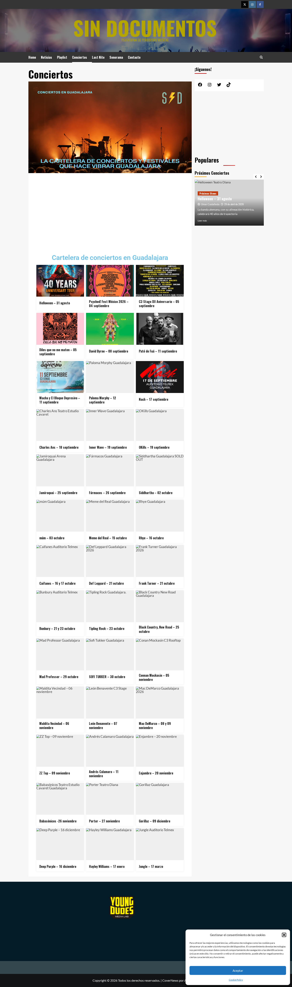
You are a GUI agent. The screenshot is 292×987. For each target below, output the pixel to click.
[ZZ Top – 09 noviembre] (60, 751)
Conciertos (79, 57)
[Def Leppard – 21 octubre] (110, 561)
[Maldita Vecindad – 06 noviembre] (60, 702)
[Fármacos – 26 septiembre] (110, 470)
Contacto (134, 57)
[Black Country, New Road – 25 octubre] (160, 606)
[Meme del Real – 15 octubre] (110, 516)
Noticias (46, 57)
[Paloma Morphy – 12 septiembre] (110, 377)
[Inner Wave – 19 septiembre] (110, 425)
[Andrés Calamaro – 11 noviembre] (110, 751)
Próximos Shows (207, 193)
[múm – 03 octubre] (60, 516)
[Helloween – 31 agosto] (60, 281)
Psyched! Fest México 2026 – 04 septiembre (222, 201)
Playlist (62, 57)
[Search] (261, 57)
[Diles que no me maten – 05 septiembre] (60, 329)
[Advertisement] (110, 210)
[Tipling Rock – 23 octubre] (110, 606)
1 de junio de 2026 (233, 208)
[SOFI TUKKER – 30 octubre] (110, 654)
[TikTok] (228, 86)
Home (32, 57)
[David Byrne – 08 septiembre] (110, 329)
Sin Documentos (145, 27)
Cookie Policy (236, 979)
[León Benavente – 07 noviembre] (110, 702)
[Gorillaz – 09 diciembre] (160, 799)
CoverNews (170, 980)
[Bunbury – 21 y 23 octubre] (60, 606)
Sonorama (116, 57)
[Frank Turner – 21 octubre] (160, 561)
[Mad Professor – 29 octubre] (60, 654)
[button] (284, 935)
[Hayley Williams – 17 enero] (110, 844)
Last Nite (98, 57)
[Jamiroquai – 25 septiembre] (60, 470)
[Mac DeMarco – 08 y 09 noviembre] (160, 702)
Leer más (202, 220)
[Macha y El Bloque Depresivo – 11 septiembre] (60, 377)
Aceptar (238, 970)
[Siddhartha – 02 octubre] (160, 470)
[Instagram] (252, 4)
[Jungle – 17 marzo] (160, 844)
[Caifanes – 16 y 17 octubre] (60, 561)
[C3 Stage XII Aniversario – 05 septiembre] (160, 281)
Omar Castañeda (210, 208)
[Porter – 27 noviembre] (110, 799)
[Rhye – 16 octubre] (160, 516)
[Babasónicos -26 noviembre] (60, 799)
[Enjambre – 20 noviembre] (160, 751)
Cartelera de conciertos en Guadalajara (110, 258)
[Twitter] (244, 4)
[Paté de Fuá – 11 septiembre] (160, 329)
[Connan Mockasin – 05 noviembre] (160, 654)
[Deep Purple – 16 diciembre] (60, 844)
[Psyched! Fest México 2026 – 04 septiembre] (110, 281)
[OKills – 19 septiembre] (160, 425)
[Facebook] (260, 4)
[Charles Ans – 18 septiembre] (60, 425)
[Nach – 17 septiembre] (160, 377)
